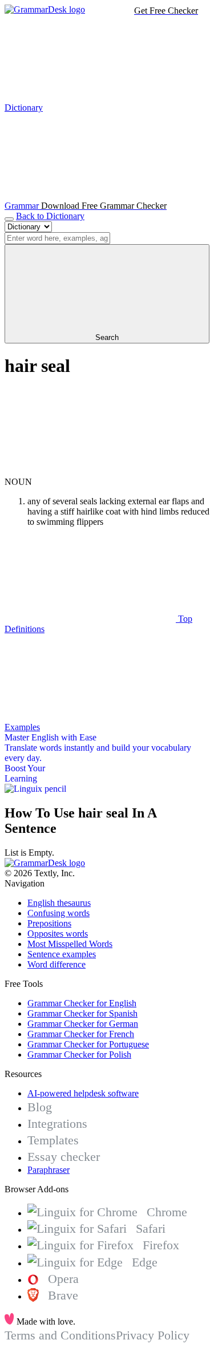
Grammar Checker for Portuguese (88, 1044)
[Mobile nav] (9, 219)
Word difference (56, 964)
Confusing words (58, 913)
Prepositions (49, 923)
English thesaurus (59, 903)
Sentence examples (61, 954)
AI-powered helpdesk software (83, 1093)
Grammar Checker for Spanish (82, 1013)
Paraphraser (48, 1170)
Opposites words (57, 933)
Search (107, 337)
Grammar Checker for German (82, 1024)
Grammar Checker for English (81, 1003)
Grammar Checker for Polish (79, 1054)
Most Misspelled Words (69, 944)
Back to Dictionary (50, 216)
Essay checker (63, 1156)
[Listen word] (90, 471)
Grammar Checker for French (80, 1034)
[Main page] (45, 9)
